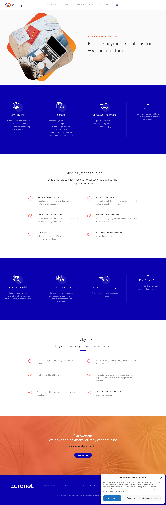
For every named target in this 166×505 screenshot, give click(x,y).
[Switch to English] (117, 4)
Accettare (112, 498)
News (105, 5)
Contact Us (94, 5)
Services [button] (67, 5)
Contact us (83, 455)
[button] (161, 477)
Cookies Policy (68, 485)
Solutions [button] (52, 5)
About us (81, 5)
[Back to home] (14, 5)
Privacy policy (50, 485)
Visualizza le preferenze (151, 498)
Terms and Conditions (89, 485)
